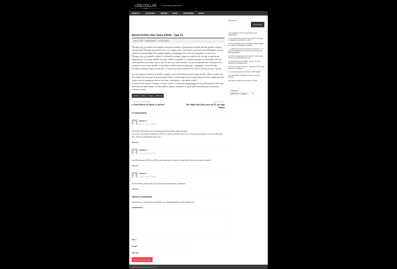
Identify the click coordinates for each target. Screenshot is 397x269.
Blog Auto (189, 66)
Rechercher (232, 20)
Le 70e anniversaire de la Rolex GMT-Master (244, 72)
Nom (134, 240)
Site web (135, 253)
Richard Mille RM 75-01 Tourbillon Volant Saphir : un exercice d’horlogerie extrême (246, 44)
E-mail (135, 246)
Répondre (135, 142)
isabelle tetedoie (150, 40)
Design (201, 13)
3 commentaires (163, 40)
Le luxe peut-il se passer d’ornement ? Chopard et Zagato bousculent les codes (245, 39)
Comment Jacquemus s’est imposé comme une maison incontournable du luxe (245, 57)
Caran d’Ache (187, 47)
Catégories (234, 91)
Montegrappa (191, 83)
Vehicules (159, 96)
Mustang (199, 66)
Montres (164, 13)
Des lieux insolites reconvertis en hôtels (242, 80)
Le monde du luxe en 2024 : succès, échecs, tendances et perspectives (244, 62)
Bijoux (175, 13)
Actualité (135, 13)
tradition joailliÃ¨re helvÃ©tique (169, 53)
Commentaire (137, 207)
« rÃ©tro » (168, 74)
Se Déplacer (150, 13)
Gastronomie (188, 13)
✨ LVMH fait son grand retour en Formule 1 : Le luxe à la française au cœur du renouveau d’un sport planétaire (245, 50)
